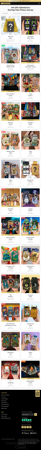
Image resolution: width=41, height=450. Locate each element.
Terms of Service (4, 414)
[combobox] (6, 13)
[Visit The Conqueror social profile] (23, 427)
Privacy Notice (4, 416)
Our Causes (3, 396)
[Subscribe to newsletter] (35, 414)
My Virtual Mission (4, 406)
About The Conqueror (5, 394)
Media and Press (4, 402)
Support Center (4, 408)
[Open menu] (39, 3)
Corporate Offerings (5, 404)
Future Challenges (4, 398)
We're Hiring (3, 400)
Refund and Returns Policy (6, 418)
